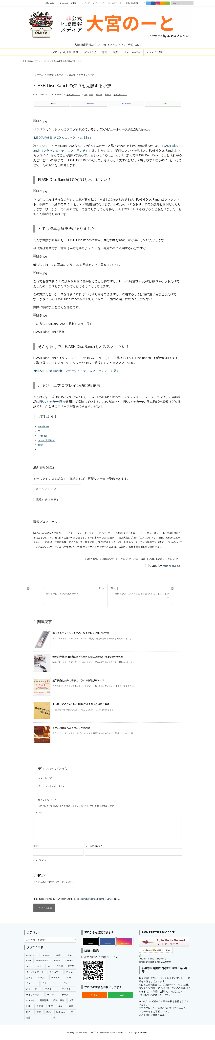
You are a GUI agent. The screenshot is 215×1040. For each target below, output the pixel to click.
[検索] (191, 3)
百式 (48, 1011)
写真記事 (44, 1000)
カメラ (29, 977)
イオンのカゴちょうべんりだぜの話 (71, 727)
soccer (29, 966)
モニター (49, 989)
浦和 (71, 1006)
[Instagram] (158, 3)
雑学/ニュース (56, 74)
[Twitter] (148, 3)
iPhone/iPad (42, 960)
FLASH (99, 94)
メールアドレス (93, 846)
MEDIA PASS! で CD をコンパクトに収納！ (63, 138)
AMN (58, 955)
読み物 (72, 74)
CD (85, 94)
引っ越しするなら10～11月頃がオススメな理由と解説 (81, 704)
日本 (28, 1006)
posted (56, 960)
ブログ (65, 983)
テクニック (47, 983)
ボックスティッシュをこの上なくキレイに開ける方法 (80, 632)
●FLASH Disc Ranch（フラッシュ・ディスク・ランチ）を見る (76, 371)
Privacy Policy (87, 899)
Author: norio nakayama (152, 958)
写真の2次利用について (135, 3)
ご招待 (60, 966)
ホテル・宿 (31, 989)
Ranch (108, 94)
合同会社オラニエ (155, 1014)
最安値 (39, 1006)
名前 (36, 846)
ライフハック (87, 74)
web (50, 966)
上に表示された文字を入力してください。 (54, 882)
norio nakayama (171, 565)
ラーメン (66, 994)
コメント (37, 812)
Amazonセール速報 (68, 3)
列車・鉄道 (58, 1000)
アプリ (71, 966)
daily (70, 955)
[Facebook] (153, 3)
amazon (46, 955)
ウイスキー (54, 971)
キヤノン (42, 977)
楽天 (60, 1006)
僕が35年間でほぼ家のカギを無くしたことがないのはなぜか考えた (87, 656)
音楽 (28, 1017)
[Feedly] (167, 3)
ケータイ (55, 977)
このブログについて (88, 3)
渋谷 (28, 1011)
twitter (40, 966)
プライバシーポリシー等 (111, 3)
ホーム (40, 74)
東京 (50, 1006)
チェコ (29, 983)
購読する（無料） (47, 499)
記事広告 (60, 1011)
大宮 (71, 1000)
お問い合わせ (50, 3)
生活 (38, 1011)
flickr (28, 960)
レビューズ (148, 1001)
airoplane (31, 955)
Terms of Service (106, 899)
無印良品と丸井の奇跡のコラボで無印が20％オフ (78, 680)
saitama (69, 960)
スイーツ (69, 977)
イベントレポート (35, 971)
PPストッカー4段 (51, 401)
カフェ (69, 971)
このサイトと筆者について (155, 1011)
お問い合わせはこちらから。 (156, 994)
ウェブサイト (39, 860)
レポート (30, 1000)
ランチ (50, 994)
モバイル (66, 989)
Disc (91, 94)
